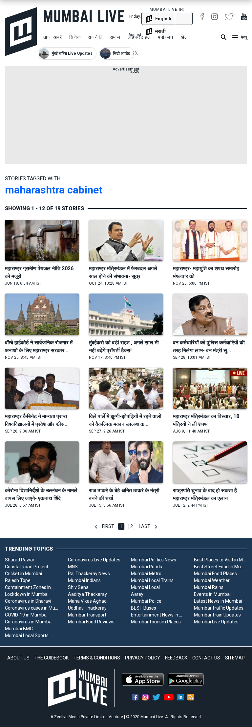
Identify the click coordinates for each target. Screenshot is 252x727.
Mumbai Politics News (153, 559)
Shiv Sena (78, 587)
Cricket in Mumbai (23, 573)
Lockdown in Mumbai (27, 594)
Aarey (137, 594)
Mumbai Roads (146, 566)
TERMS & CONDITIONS (97, 657)
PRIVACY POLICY (142, 657)
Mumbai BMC (19, 628)
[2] (156, 527)
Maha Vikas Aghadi (88, 601)
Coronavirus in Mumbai (28, 621)
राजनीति (95, 37)
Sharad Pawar (19, 559)
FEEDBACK (176, 657)
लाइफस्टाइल (139, 37)
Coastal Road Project (26, 566)
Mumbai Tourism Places (156, 621)
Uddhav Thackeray (87, 608)
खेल (184, 37)
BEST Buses (143, 608)
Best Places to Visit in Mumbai (220, 559)
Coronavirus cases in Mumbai (31, 608)
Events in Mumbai (212, 594)
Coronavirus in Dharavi (28, 601)
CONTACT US (206, 657)
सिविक (75, 37)
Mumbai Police (146, 601)
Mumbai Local (145, 587)
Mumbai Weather (212, 580)
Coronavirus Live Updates (94, 559)
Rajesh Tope (18, 580)
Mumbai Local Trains (152, 580)
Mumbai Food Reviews (91, 621)
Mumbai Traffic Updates (218, 608)
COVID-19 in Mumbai (26, 614)
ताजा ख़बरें (52, 37)
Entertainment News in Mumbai (157, 614)
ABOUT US (18, 657)
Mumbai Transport (87, 614)
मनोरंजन (165, 37)
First (108, 526)
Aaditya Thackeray (87, 594)
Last (144, 526)
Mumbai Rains (208, 587)
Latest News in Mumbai (218, 601)
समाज (115, 37)
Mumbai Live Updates (216, 621)
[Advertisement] (126, 118)
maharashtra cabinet (53, 190)
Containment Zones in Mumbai (31, 587)
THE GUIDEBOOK (51, 657)
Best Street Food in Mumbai (220, 566)
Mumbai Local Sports (27, 635)
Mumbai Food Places (215, 573)
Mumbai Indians (84, 580)
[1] (96, 527)
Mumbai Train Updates (217, 614)
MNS (73, 566)
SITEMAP (235, 657)
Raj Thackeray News (89, 573)
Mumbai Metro (146, 573)
